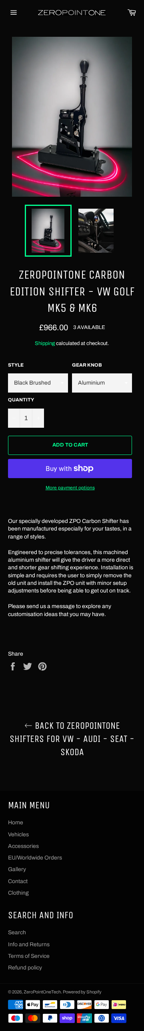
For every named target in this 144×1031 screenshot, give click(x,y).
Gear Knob (87, 365)
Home (15, 823)
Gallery (17, 869)
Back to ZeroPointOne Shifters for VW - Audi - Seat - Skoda (72, 739)
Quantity (21, 400)
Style (16, 365)
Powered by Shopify (82, 991)
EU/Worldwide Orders (35, 858)
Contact (18, 881)
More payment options (70, 488)
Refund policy (25, 968)
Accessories (23, 846)
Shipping (45, 343)
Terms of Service (29, 956)
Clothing (18, 893)
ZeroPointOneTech (42, 991)
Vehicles (18, 835)
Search (17, 932)
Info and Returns (29, 944)
